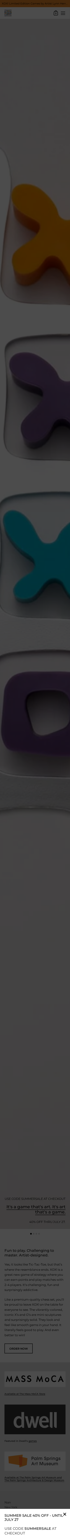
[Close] (64, 1514)
